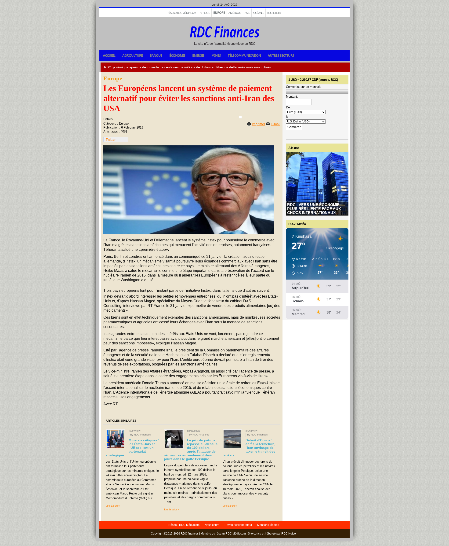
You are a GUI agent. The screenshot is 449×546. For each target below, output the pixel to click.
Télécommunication (244, 55)
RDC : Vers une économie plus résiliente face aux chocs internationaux (314, 209)
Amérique (234, 13)
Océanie (258, 13)
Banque (156, 55)
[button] (298, 266)
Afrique (205, 13)
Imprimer (258, 124)
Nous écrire (212, 525)
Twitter (111, 139)
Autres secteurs (281, 55)
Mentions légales (268, 525)
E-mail (275, 124)
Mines (216, 55)
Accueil (109, 55)
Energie (198, 55)
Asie (247, 13)
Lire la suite (112, 505)
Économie (177, 55)
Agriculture (132, 55)
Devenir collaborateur (238, 525)
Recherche (274, 13)
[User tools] (240, 117)
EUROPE (219, 12)
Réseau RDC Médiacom (181, 13)
